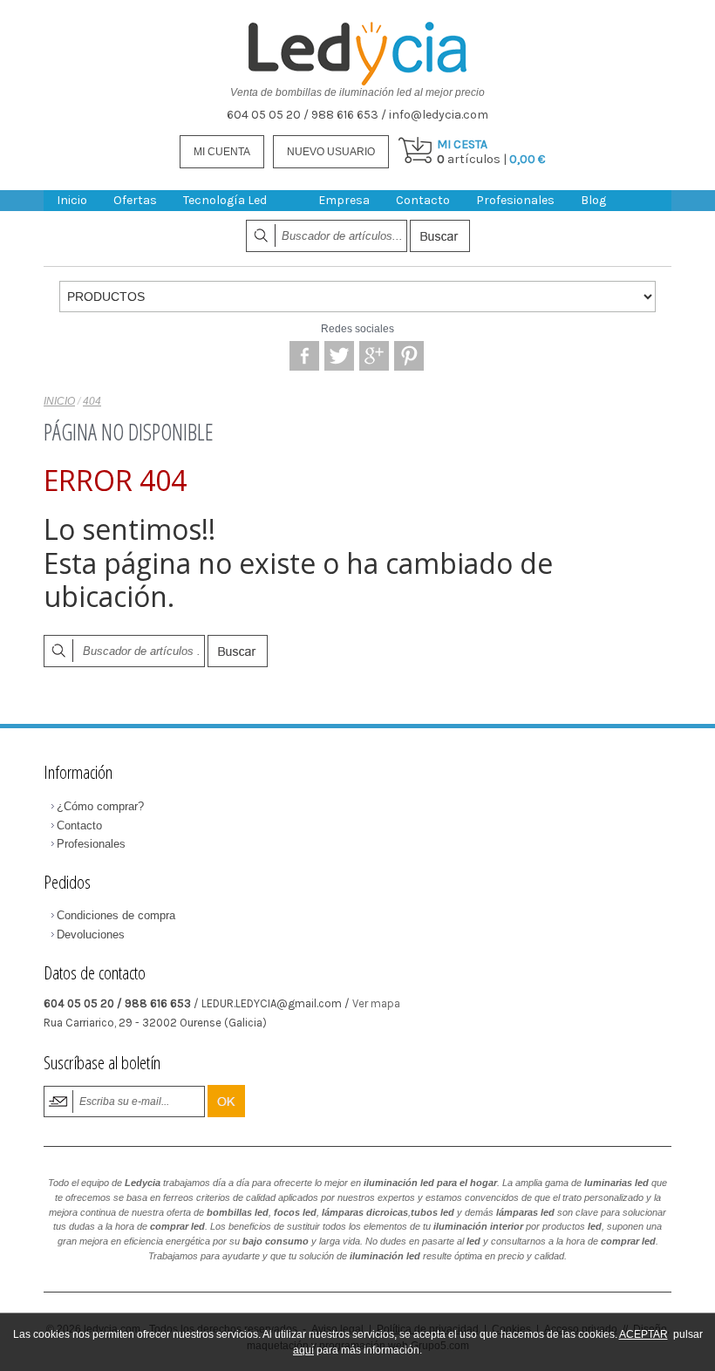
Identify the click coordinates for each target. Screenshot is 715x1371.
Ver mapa (376, 1003)
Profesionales (515, 200)
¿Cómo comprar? (100, 806)
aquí (303, 1350)
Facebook (304, 356)
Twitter (339, 356)
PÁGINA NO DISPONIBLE (128, 432)
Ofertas (135, 200)
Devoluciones (91, 934)
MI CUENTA (222, 152)
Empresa (344, 200)
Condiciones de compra (116, 915)
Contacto (423, 200)
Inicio (72, 200)
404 (92, 401)
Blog (593, 200)
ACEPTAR (643, 1334)
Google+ (374, 356)
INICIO (59, 401)
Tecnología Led (225, 200)
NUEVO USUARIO (331, 152)
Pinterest (409, 356)
